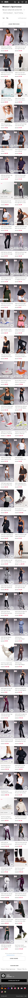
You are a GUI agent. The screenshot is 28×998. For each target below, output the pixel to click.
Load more (14, 958)
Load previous (14, 24)
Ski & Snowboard (8, 13)
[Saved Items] (22, 2)
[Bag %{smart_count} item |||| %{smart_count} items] (26, 2)
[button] (2, 988)
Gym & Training (18, 13)
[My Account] (19, 2)
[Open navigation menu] (2, 2)
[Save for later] (12, 43)
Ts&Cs (26, 996)
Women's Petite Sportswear (8, 969)
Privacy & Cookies (19, 996)
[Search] (15, 2)
